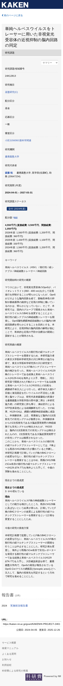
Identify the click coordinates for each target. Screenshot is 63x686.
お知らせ (6, 659)
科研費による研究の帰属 (15, 670)
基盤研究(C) (11, 92)
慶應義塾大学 (12, 156)
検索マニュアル (10, 648)
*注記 (15, 218)
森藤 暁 (9, 172)
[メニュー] (59, 4)
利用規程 (6, 665)
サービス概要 (9, 642)
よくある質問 (9, 653)
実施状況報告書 (19, 605)
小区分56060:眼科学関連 (18, 140)
